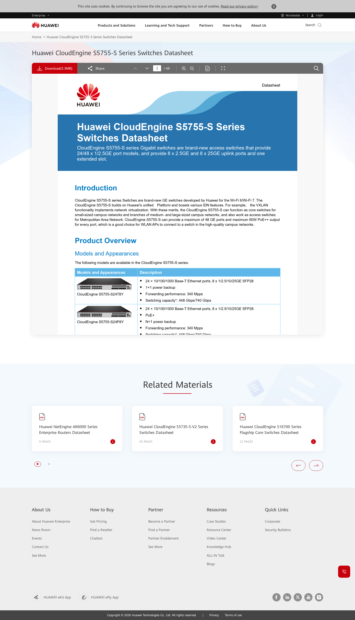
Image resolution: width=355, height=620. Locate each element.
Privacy (214, 615)
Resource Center (219, 530)
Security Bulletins (278, 530)
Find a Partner (159, 530)
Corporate (272, 521)
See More (39, 555)
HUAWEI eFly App (105, 597)
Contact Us (40, 547)
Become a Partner (161, 521)
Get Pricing (98, 521)
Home (36, 37)
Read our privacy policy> (239, 6)
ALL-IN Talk (215, 555)
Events (37, 538)
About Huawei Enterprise (51, 521)
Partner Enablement (163, 538)
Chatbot (96, 538)
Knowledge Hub (219, 547)
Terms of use (233, 615)
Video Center (216, 538)
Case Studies (216, 521)
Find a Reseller (101, 530)
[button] (37, 464)
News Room (41, 530)
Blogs (211, 564)
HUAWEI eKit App (57, 597)
